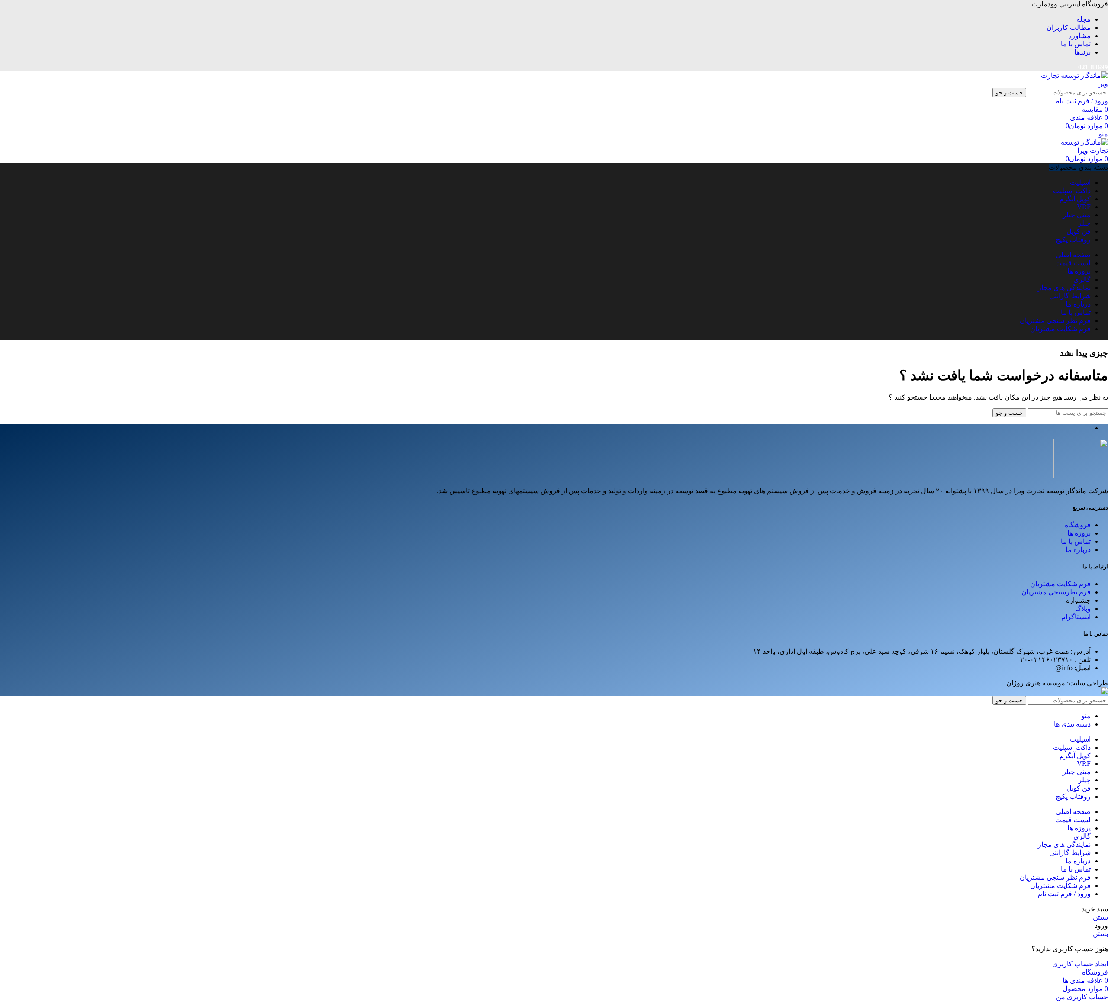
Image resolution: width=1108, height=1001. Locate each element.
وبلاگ (1083, 608)
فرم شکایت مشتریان (1060, 584)
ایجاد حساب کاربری (1080, 964)
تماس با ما (1076, 541)
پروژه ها (1079, 533)
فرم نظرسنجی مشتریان (1056, 592)
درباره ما (1078, 549)
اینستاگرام (1076, 616)
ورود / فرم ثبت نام (1064, 894)
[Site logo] (1073, 83)
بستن (1100, 917)
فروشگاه (1078, 525)
